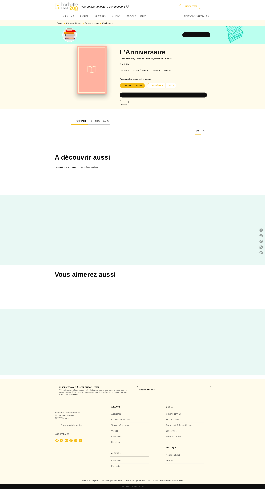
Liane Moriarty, (127, 59)
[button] (189, 6)
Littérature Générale (73, 23)
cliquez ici (75, 394)
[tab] (58, 16)
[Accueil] (66, 6)
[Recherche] (207, 6)
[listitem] (57, 440)
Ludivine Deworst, (145, 59)
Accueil (60, 23)
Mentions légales (90, 480)
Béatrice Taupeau (163, 59)
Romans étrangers (92, 23)
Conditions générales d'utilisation (141, 480)
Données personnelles (112, 480)
